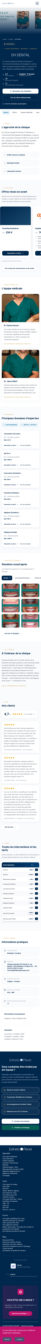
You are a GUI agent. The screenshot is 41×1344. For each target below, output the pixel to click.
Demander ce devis (14, 253)
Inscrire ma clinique (19, 1313)
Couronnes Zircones (23, 578)
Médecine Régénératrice (11, 1171)
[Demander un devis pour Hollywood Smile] (36, 898)
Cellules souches (8, 1197)
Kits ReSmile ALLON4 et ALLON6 (14, 1231)
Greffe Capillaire (8, 1161)
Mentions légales (27, 1326)
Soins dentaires (11, 425)
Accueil (5, 39)
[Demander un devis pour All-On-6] (36, 874)
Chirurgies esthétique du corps (14, 1218)
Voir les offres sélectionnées (20, 98)
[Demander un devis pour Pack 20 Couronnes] (36, 913)
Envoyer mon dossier (22, 1121)
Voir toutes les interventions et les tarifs (19, 268)
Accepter (19, 1339)
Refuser (7, 1339)
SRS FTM (6, 1207)
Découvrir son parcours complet (17, 344)
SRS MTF (6, 1189)
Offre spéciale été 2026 (11, 1223)
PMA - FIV (6, 1203)
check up (6, 1205)
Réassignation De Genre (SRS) (13, 1169)
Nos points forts (8, 1240)
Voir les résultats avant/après (15, 104)
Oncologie (6, 1175)
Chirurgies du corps (10, 1193)
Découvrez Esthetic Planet (12, 1242)
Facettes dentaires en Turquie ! (13, 1221)
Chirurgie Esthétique (10, 1156)
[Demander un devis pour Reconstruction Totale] (36, 918)
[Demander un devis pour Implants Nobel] (36, 907)
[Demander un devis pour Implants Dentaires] (36, 903)
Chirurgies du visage (10, 1184)
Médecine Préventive (10, 1173)
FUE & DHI (6, 1186)
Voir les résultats (25, 445)
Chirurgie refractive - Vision (12, 1199)
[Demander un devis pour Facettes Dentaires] (36, 893)
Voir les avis (9, 827)
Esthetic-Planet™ (14, 1326)
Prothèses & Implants (10, 1201)
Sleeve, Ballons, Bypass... (11, 1191)
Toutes (7, 578)
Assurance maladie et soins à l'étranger (16, 1246)
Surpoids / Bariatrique (10, 1163)
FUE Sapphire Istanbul (10, 1225)
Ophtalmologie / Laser (10, 1167)
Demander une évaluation (22, 91)
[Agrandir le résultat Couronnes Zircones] (11, 590)
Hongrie (10, 39)
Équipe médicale (26, 112)
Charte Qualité (8, 1248)
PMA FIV (5, 1165)
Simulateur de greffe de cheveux (14, 1250)
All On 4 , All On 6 (30, 425)
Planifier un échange (21, 1128)
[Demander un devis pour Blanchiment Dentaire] (36, 879)
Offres (14, 112)
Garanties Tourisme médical (12, 1244)
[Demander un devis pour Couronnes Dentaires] (36, 884)
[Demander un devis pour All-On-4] (36, 869)
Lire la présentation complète (14, 686)
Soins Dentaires (8, 1159)
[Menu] (37, 3)
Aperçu (6, 112)
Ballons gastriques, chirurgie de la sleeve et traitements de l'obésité (18, 1228)
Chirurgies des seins (10, 1195)
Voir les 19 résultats (12, 633)
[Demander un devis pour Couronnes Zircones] (36, 888)
